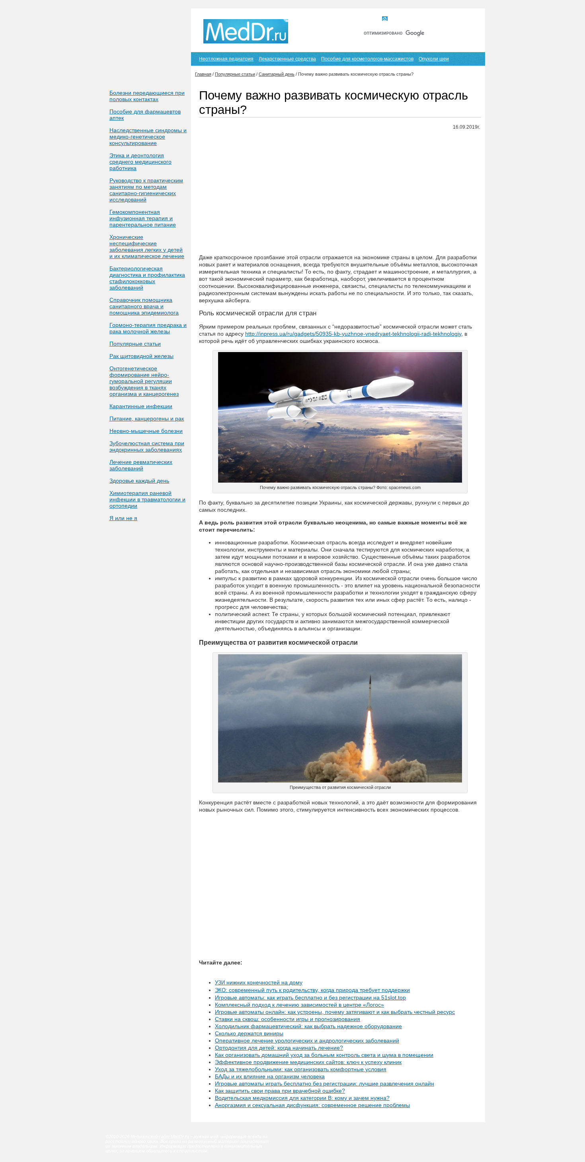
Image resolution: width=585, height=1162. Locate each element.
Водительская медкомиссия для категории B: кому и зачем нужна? (302, 1098)
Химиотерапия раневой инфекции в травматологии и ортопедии (147, 499)
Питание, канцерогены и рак (146, 418)
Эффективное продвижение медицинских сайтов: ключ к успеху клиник (308, 1062)
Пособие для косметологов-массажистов (367, 59)
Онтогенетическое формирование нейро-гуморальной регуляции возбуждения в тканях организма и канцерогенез (144, 381)
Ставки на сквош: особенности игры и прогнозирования (287, 1019)
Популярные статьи (135, 343)
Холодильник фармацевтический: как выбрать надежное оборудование (308, 1026)
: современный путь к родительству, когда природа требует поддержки (312, 990)
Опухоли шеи (434, 59)
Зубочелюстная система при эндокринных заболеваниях (146, 446)
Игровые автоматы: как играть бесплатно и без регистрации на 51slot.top (310, 997)
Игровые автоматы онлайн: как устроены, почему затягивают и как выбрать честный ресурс (335, 1012)
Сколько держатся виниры (249, 1033)
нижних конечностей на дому (258, 982)
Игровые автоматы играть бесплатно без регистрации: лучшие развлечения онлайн (324, 1083)
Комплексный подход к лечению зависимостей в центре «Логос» (299, 1005)
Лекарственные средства (287, 59)
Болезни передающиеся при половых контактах (147, 96)
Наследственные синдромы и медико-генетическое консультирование (148, 136)
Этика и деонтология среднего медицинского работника (140, 161)
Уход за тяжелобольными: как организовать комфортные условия (300, 1069)
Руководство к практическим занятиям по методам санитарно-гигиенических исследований (146, 190)
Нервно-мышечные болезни (146, 431)
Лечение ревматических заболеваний (140, 465)
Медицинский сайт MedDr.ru (160, 1136)
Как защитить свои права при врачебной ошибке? (280, 1091)
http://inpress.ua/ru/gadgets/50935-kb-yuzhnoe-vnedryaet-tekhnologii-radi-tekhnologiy (353, 334)
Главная (399, 19)
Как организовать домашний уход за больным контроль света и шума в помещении (324, 1055)
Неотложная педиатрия (226, 59)
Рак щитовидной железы (141, 356)
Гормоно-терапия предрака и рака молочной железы (148, 328)
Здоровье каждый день (139, 480)
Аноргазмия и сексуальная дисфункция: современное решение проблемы (312, 1105)
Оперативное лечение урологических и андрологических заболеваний (307, 1040)
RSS (467, 19)
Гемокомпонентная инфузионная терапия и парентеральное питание (142, 218)
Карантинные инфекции (140, 406)
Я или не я (123, 518)
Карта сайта (435, 19)
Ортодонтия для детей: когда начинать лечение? (279, 1048)
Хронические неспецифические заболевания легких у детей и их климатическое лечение (146, 246)
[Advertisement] (340, 192)
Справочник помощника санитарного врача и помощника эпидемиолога (144, 306)
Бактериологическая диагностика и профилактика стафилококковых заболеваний (147, 278)
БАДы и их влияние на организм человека (270, 1076)
